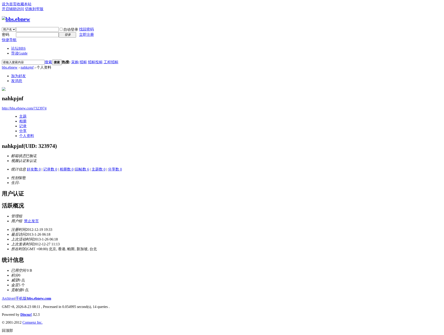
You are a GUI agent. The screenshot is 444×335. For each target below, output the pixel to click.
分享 (23, 131)
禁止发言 (31, 221)
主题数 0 (98, 169)
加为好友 (18, 76)
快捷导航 (9, 40)
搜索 (48, 62)
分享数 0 (115, 169)
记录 (23, 126)
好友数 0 (34, 169)
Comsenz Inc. (32, 322)
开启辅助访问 (13, 9)
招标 (83, 62)
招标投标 (95, 62)
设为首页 (9, 4)
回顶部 (7, 330)
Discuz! (26, 315)
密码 (5, 35)
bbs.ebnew (10, 67)
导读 (19, 53)
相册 (23, 121)
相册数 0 (67, 169)
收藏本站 (24, 4)
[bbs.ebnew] (16, 19)
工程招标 (111, 62)
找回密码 (86, 29)
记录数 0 (50, 169)
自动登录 (70, 29)
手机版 (21, 298)
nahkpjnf (27, 67)
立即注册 (86, 35)
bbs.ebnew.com (39, 298)
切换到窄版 (34, 9)
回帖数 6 (82, 169)
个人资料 (26, 136)
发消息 (16, 81)
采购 (75, 62)
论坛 (18, 48)
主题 (23, 116)
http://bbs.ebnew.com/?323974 (24, 108)
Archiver (8, 298)
